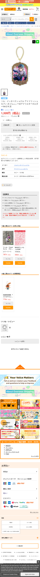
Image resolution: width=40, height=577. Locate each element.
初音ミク (11, 23)
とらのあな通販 (5, 26)
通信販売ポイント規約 (33, 552)
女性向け (35, 14)
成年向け (12, 14)
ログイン (31, 9)
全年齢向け (5, 14)
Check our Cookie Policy (10, 574)
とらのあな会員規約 (20, 552)
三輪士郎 (4, 23)
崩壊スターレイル (21, 23)
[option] (20, 66)
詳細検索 (36, 19)
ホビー (12, 26)
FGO (7, 454)
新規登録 (25, 9)
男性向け (27, 14)
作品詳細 (8, 263)
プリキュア (31, 23)
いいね (5, 330)
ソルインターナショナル (22, 26)
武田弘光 (9, 450)
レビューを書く (20, 341)
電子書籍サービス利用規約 (8, 556)
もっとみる (35, 456)
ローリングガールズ (12, 452)
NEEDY (8, 446)
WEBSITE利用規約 (7, 552)
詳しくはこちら (34, 512)
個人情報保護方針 (22, 556)
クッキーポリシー (35, 556)
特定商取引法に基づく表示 (11, 559)
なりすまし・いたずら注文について (28, 559)
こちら (19, 197)
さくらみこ (9, 448)
